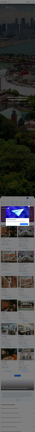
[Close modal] (29, 206)
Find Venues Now (24, 224)
